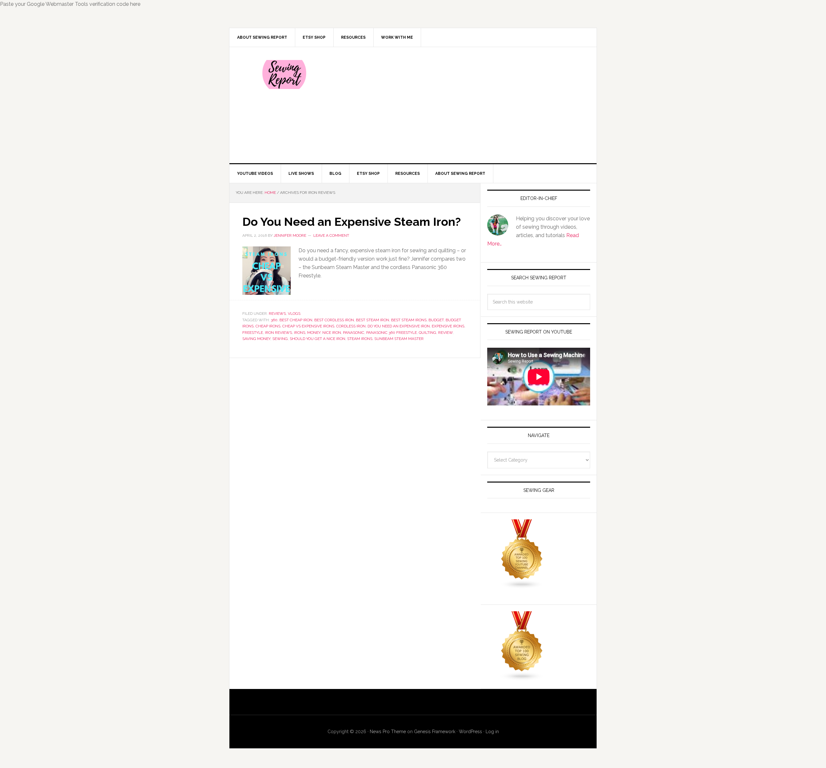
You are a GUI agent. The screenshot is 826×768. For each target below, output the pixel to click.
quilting (427, 332)
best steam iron (372, 320)
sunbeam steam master (399, 338)
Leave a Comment (331, 235)
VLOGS (294, 313)
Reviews (277, 313)
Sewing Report (284, 74)
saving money (256, 338)
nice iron (331, 332)
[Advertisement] (461, 105)
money (313, 332)
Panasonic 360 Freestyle (391, 332)
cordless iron (351, 326)
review (445, 332)
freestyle (252, 332)
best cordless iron (334, 320)
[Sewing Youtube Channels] (522, 586)
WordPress (470, 731)
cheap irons (268, 326)
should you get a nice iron (317, 338)
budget (436, 320)
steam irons (359, 338)
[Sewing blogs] (522, 678)
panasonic (353, 332)
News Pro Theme (388, 731)
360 (274, 320)
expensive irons (448, 326)
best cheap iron (295, 320)
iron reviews (278, 332)
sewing (280, 338)
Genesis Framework (434, 731)
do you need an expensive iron (399, 326)
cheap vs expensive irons (308, 326)
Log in (492, 731)
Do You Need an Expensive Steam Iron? (351, 221)
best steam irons (409, 320)
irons (299, 332)
